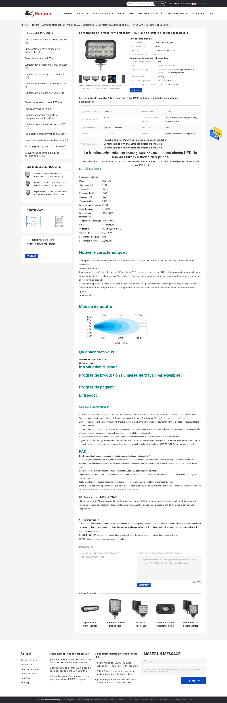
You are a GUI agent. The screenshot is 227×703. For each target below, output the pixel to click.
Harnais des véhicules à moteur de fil (44, 140)
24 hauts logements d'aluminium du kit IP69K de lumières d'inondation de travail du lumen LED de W (140, 624)
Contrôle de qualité (150, 13)
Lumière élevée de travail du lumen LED (46, 74)
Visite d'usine (125, 13)
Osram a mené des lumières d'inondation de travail (156, 535)
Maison (68, 13)
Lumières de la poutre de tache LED (44, 93)
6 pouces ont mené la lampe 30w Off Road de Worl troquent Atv (90, 624)
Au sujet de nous (103, 13)
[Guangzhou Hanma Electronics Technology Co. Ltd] (38, 13)
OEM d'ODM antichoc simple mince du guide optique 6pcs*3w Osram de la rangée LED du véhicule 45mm (116, 673)
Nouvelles (197, 13)
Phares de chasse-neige (38, 108)
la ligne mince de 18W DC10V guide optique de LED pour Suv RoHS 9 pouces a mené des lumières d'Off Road (117, 665)
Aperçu (24, 25)
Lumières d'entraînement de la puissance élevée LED (41, 117)
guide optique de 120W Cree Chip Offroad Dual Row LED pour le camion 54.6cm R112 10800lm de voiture (70, 661)
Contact (136, 90)
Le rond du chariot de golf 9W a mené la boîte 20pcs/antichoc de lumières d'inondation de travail (50, 185)
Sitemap (25, 682)
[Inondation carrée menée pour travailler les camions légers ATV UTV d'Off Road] (115, 609)
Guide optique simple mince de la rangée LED (116, 655)
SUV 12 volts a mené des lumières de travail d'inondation (103, 539)
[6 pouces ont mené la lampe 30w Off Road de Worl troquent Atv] (90, 609)
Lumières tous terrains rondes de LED (45, 124)
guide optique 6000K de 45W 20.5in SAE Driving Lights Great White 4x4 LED (116, 681)
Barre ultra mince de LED (38, 58)
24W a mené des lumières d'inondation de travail (113, 535)
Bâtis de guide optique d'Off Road (43, 146)
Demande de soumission (179, 3)
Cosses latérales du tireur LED (41, 102)
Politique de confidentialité (48, 700)
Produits (82, 13)
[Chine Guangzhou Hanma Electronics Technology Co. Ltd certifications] (33, 221)
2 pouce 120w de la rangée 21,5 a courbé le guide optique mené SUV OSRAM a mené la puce (70, 670)
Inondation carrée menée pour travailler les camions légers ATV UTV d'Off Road (115, 624)
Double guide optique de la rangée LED (46, 39)
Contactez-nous (177, 13)
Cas (210, 13)
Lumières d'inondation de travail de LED (61, 25)
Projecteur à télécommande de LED (44, 133)
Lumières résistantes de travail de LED (46, 64)
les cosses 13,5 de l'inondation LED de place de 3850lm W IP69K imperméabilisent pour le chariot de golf (191, 624)
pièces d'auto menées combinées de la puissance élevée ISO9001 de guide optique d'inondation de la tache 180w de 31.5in (70, 678)
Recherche (159, 4)
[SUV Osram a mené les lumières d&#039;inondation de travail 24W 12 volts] (28, 175)
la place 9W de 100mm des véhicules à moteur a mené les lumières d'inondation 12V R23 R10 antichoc (51, 194)
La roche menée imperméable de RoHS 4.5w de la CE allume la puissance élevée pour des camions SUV (165, 624)
